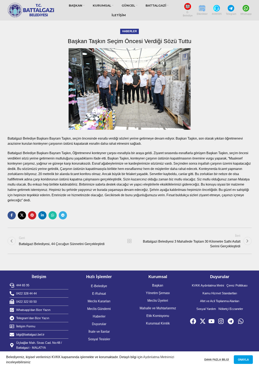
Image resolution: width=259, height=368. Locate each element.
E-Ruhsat (99, 293)
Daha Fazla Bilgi (217, 359)
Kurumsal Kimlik (158, 323)
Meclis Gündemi (99, 309)
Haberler (129, 31)
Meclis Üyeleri (157, 300)
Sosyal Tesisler (99, 339)
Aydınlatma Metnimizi (158, 357)
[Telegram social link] (63, 215)
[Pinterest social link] (32, 215)
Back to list (129, 241)
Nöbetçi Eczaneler (230, 309)
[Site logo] (31, 10)
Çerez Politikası (237, 285)
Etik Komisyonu (157, 316)
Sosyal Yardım (206, 309)
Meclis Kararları (99, 301)
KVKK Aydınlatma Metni (208, 285)
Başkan (157, 285)
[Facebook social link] (12, 215)
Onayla (243, 359)
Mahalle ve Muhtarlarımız (158, 308)
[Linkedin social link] (42, 215)
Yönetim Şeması (158, 293)
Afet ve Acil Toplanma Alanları (219, 301)
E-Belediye (99, 286)
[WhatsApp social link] (53, 215)
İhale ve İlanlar (99, 331)
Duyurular (99, 324)
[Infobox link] (188, 10)
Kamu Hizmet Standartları (219, 293)
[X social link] (22, 215)
